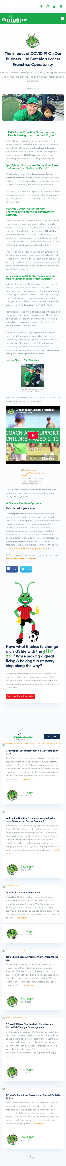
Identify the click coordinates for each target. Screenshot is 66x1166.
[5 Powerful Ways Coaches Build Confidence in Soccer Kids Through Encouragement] (33, 1018)
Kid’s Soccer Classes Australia (21, 558)
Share (14, 569)
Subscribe (52, 736)
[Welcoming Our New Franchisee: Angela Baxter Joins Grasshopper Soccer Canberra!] (33, 812)
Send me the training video (20, 696)
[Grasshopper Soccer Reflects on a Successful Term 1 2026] (33, 744)
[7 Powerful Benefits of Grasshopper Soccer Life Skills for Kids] (33, 1089)
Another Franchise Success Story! (23, 892)
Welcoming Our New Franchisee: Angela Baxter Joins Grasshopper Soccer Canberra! (30, 820)
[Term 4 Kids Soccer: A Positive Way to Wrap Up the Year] (33, 951)
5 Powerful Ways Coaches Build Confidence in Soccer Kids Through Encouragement (30, 1026)
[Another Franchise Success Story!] (33, 886)
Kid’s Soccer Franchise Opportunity (27, 548)
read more (25, 779)
